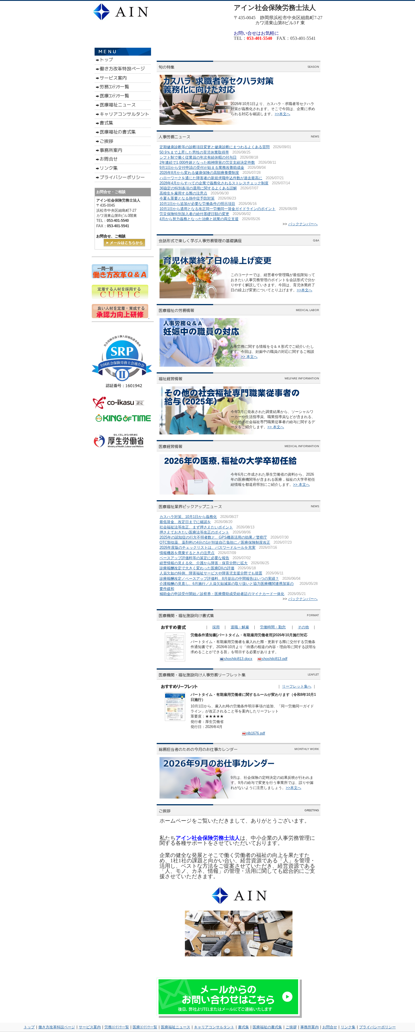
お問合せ (329, 1027)
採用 (216, 627)
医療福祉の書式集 (267, 1027)
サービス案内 (90, 1027)
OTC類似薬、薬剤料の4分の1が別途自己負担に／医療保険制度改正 (215, 542)
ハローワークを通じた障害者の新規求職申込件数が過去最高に (211, 178)
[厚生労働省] (119, 450)
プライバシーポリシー (377, 1027)
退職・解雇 (240, 627)
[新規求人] (148, 317)
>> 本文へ (249, 357)
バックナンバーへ (303, 224)
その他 (303, 627)
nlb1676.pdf (255, 733)
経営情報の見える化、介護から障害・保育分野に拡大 (204, 563)
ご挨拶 (291, 1027)
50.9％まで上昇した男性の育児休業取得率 (194, 152)
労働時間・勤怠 (273, 627)
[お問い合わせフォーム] (229, 1016)
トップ (29, 1027)
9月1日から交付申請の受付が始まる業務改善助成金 (202, 167)
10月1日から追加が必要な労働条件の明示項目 (197, 204)
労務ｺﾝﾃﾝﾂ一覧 (116, 1027)
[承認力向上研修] (120, 317)
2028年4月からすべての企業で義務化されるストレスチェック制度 (214, 183)
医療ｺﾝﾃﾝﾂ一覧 (145, 1027)
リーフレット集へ (296, 686)
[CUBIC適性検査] (120, 298)
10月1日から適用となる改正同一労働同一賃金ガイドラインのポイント (218, 209)
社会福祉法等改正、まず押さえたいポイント (196, 527)
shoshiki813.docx (238, 659)
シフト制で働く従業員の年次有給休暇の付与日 (198, 157)
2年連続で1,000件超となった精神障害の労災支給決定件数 (207, 162)
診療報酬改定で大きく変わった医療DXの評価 (197, 568)
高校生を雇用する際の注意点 (183, 193)
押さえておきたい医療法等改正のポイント (194, 532)
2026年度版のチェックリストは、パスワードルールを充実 (207, 547)
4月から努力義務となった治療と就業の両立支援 (199, 219)
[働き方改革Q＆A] (120, 277)
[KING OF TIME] (123, 424)
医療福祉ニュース (175, 1027)
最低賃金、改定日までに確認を (185, 522)
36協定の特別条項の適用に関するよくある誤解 (198, 188)
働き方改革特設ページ (56, 1027)
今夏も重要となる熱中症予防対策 (187, 198)
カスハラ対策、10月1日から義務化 (188, 517)
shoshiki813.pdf (274, 659)
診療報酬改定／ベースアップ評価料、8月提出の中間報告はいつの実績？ (219, 578)
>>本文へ (282, 114)
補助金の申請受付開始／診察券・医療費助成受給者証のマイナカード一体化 (222, 594)
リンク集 (348, 1027)
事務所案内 (309, 1027)
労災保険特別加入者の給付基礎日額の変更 (194, 214)
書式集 (243, 1027)
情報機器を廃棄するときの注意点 (187, 553)
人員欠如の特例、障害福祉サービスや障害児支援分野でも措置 (211, 573)
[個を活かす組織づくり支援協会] (119, 409)
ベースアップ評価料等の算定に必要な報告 (194, 558)
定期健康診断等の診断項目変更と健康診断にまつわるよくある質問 (215, 147)
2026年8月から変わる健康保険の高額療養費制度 (199, 172)
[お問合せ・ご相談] (124, 245)
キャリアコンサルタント (214, 1027)
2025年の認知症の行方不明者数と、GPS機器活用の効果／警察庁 (213, 537)
